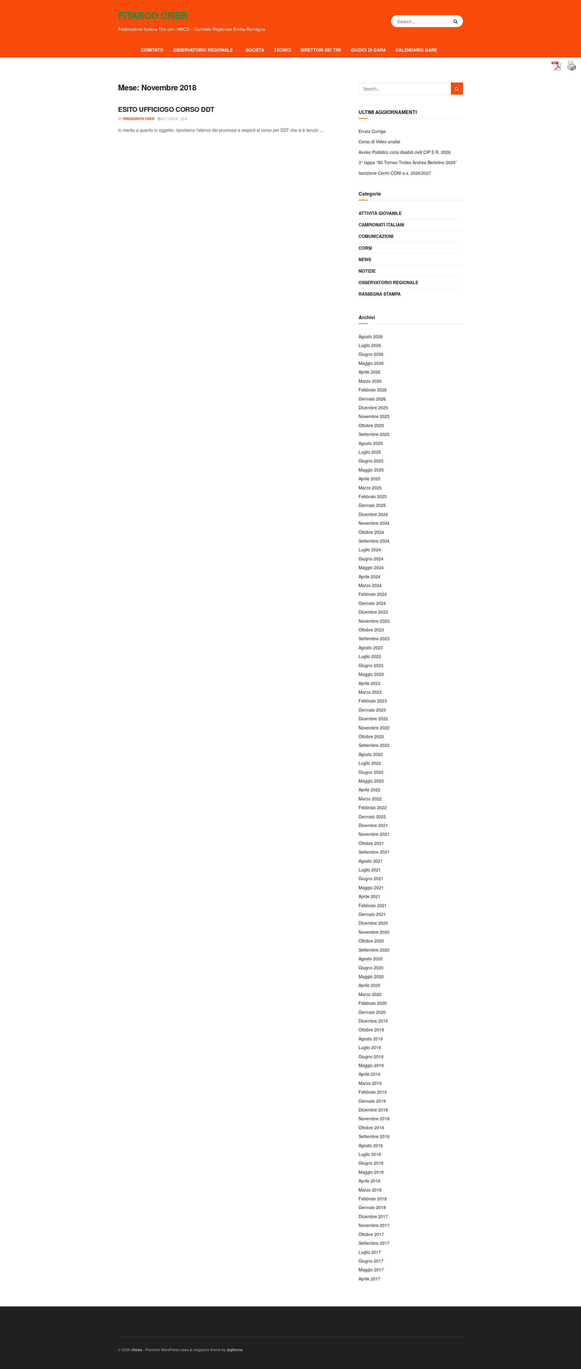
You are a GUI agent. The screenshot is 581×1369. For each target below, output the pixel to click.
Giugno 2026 (371, 354)
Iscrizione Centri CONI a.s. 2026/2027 (395, 173)
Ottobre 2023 (371, 630)
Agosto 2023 (371, 647)
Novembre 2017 (374, 1225)
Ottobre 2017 (371, 1234)
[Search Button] (457, 21)
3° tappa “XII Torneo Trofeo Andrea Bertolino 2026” (408, 162)
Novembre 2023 (374, 621)
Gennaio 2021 (372, 914)
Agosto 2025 (371, 443)
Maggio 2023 (371, 674)
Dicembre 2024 (373, 514)
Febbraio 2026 (373, 390)
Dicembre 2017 (373, 1216)
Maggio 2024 (371, 567)
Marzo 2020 (370, 994)
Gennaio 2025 (372, 505)
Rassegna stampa (380, 294)
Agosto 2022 (371, 754)
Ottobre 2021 (371, 843)
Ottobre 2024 (371, 532)
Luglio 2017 (370, 1252)
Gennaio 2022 (372, 816)
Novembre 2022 (374, 728)
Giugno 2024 (371, 559)
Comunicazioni (376, 236)
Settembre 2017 (374, 1243)
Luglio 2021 (370, 870)
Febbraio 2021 (373, 905)
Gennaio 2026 (372, 399)
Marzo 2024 (370, 585)
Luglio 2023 (370, 656)
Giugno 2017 (371, 1261)
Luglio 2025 (370, 452)
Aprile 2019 (369, 1074)
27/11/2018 (169, 118)
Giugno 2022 (371, 772)
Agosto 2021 (371, 861)
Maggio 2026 (371, 363)
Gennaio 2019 (372, 1101)
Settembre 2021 (374, 852)
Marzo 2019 (370, 1083)
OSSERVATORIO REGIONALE (203, 50)
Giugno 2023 (371, 665)
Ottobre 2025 (371, 425)
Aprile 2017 (369, 1279)
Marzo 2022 (370, 799)
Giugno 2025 (371, 461)
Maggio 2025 (371, 470)
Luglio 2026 (370, 345)
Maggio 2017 (371, 1270)
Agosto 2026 (371, 336)
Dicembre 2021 (373, 825)
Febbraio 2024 (373, 594)
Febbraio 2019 (373, 1092)
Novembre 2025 (374, 416)
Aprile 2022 (369, 790)
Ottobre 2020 (371, 941)
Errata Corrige (372, 131)
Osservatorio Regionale (388, 282)
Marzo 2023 (370, 692)
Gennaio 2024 (372, 603)
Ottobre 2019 (371, 1030)
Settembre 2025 (374, 434)
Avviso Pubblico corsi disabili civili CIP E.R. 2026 (405, 152)
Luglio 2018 (370, 1154)
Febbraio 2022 (373, 807)
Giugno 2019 (371, 1056)
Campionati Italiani (381, 225)
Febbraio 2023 (373, 701)
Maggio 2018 (371, 1172)
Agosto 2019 (371, 1039)
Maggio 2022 (371, 781)
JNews (136, 1349)
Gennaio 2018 (372, 1207)
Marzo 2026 (370, 381)
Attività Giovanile (380, 213)
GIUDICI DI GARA (368, 50)
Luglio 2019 (370, 1047)
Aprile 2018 (369, 1181)
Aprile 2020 (369, 985)
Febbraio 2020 (373, 1003)
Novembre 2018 (374, 1118)
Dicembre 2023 (373, 612)
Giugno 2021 (371, 878)
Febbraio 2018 (373, 1198)
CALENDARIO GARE (416, 50)
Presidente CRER (138, 118)
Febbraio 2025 (373, 496)
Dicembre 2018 (373, 1110)
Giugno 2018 (371, 1163)
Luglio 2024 (370, 550)
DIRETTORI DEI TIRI (320, 50)
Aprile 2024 (369, 576)
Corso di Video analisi (379, 141)
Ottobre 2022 (371, 736)
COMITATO (152, 50)
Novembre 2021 (374, 834)
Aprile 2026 (369, 372)
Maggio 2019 (371, 1065)
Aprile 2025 (369, 478)
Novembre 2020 (374, 932)
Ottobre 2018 (371, 1127)
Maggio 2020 (371, 976)
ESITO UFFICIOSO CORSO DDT (166, 109)
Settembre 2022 (374, 745)
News (365, 259)
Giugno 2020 (371, 968)
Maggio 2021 (371, 887)
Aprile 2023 (369, 683)
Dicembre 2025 (373, 407)
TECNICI (282, 50)
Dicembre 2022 (373, 718)
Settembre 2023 (374, 638)
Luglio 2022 (370, 763)
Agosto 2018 (371, 1145)
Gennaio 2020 (372, 1012)
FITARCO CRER (152, 15)
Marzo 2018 (370, 1190)
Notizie (367, 271)
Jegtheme (234, 1349)
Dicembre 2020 (373, 923)
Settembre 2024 (374, 541)
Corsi (365, 248)
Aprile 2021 (369, 896)
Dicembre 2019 (373, 1021)
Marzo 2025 (370, 488)
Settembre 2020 (374, 950)
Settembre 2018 (374, 1136)
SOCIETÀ (255, 50)
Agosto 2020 (371, 958)
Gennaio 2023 (372, 710)
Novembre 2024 (374, 523)
